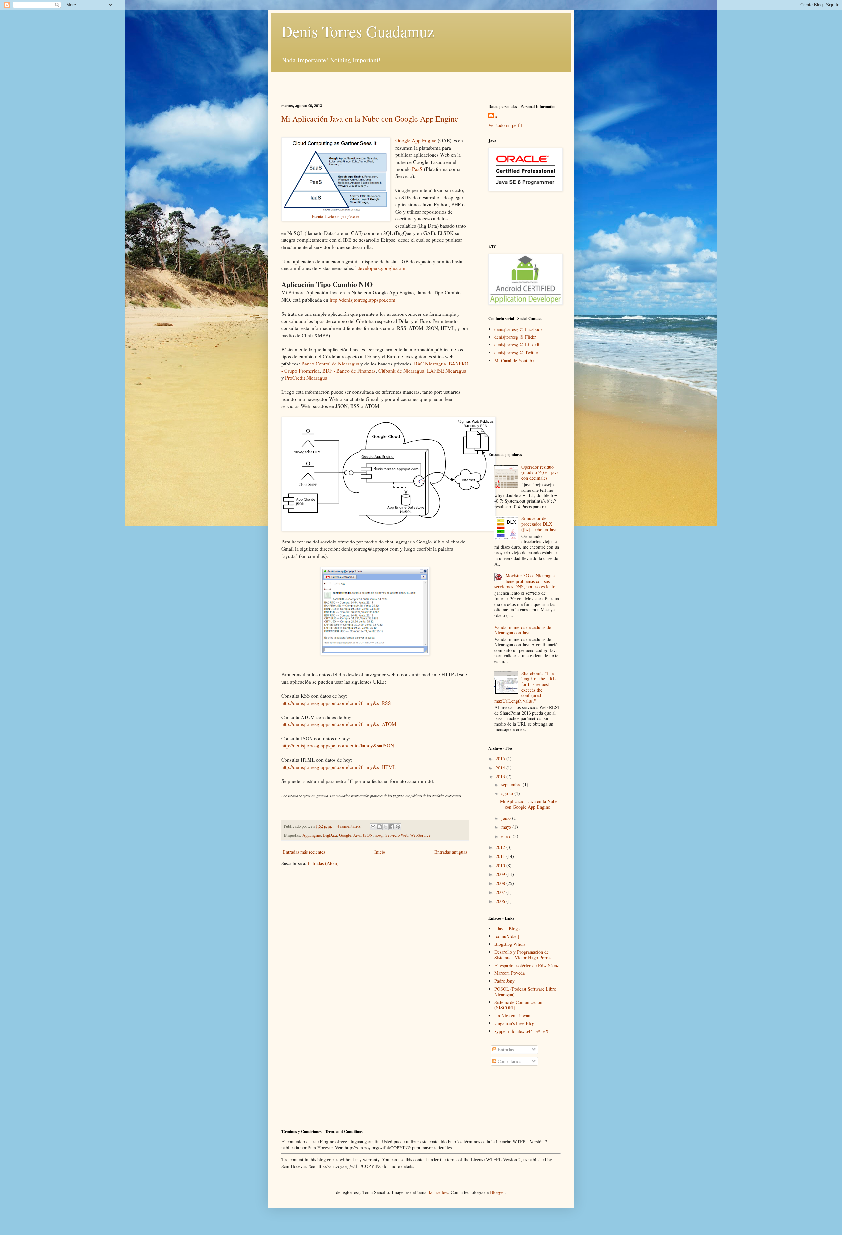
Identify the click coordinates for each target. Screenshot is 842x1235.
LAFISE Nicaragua (446, 370)
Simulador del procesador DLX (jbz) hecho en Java (539, 524)
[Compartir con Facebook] (391, 826)
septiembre (512, 784)
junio (506, 818)
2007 (501, 892)
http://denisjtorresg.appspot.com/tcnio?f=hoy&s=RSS (336, 703)
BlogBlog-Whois (509, 944)
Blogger (497, 1192)
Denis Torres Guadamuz (357, 30)
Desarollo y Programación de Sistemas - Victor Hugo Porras (522, 955)
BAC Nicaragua (430, 363)
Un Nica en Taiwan (512, 1015)
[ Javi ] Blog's (507, 928)
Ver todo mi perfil (505, 125)
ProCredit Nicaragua (306, 377)
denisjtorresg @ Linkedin (518, 344)
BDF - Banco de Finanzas (349, 370)
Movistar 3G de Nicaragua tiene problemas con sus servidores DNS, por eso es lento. (525, 581)
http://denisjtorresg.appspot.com (362, 299)
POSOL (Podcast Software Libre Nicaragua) (525, 991)
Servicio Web (396, 835)
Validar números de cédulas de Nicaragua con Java (522, 630)
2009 (501, 874)
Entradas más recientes (304, 852)
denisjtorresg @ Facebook (518, 329)
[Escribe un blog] (379, 826)
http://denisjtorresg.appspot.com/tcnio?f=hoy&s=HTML (338, 767)
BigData (330, 835)
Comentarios (508, 1061)
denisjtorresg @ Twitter (516, 352)
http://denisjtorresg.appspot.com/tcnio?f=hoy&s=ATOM (338, 724)
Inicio (379, 852)
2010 (501, 865)
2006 (501, 901)
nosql (379, 835)
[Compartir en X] (385, 826)
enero (507, 836)
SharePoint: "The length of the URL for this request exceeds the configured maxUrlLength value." (525, 687)
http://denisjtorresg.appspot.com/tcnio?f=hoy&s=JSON (337, 745)
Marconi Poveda (509, 973)
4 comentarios (349, 826)
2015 (501, 758)
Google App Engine (415, 140)
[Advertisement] (358, 82)
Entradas (505, 1049)
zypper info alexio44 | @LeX (521, 1031)
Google (345, 835)
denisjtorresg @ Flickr (515, 337)
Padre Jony (504, 981)
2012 (501, 847)
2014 (501, 768)
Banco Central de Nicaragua (330, 363)
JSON (368, 835)
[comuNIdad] (506, 936)
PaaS (417, 169)
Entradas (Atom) (323, 863)
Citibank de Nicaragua (401, 370)
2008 (501, 883)
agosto (507, 793)
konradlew (438, 1192)
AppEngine (311, 835)
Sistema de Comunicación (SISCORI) (518, 1005)
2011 (501, 856)
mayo (506, 827)
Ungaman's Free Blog (514, 1023)
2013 (501, 776)
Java (357, 835)
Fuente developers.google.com (336, 216)
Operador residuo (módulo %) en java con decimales (539, 472)
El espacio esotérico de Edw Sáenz (526, 965)
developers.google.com (381, 268)
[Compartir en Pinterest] (398, 826)
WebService (420, 835)
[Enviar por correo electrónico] (373, 826)
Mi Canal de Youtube (514, 360)
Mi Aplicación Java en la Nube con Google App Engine (369, 118)
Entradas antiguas (450, 852)
